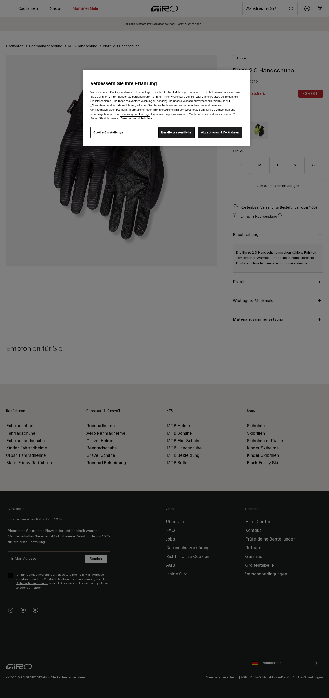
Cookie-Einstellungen (109, 132)
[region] (166, 108)
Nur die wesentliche (176, 132)
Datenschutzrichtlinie (135, 118)
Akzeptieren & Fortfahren (220, 132)
